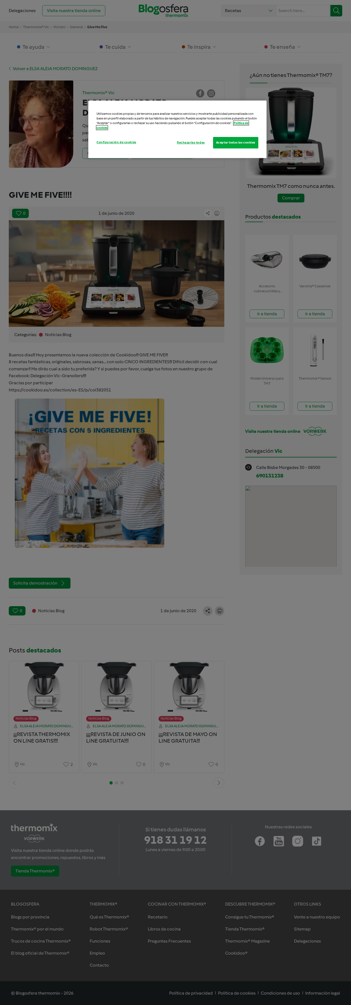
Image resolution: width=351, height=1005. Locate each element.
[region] (177, 129)
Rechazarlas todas (191, 142)
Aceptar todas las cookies (235, 142)
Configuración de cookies (116, 142)
